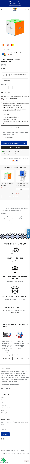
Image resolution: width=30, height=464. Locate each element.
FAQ (2, 402)
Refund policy (4, 410)
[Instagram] (4, 388)
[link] (7, 176)
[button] (15, 54)
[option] (15, 27)
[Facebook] (2, 388)
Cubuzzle (7, 462)
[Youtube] (7, 388)
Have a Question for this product (14, 143)
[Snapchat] (12, 388)
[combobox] (22, 189)
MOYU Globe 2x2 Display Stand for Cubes (15, 52)
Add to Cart (15, 127)
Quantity (3, 84)
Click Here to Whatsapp (15, 5)
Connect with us (5, 400)
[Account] (25, 9)
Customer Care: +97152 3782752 (10, 385)
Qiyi (4, 68)
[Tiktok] (10, 388)
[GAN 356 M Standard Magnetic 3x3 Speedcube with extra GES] (19, 334)
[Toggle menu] (1, 9)
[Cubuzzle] (15, 9)
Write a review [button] (15, 312)
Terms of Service (5, 408)
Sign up (5, 434)
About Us (3, 405)
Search (3, 397)
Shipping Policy (5, 413)
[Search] (4, 9)
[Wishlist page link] (22, 9)
